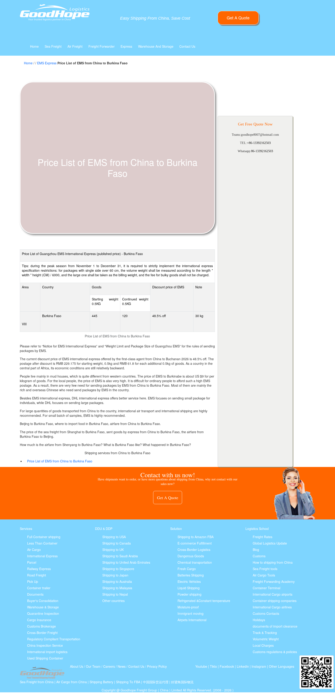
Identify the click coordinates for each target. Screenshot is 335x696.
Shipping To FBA (128, 682)
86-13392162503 (262, 151)
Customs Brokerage (41, 626)
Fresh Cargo (187, 568)
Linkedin (243, 666)
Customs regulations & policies (275, 651)
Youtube (201, 666)
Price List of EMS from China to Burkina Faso (59, 461)
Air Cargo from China (71, 682)
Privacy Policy (157, 666)
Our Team (93, 666)
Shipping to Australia (117, 581)
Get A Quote (238, 18)
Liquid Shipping (189, 588)
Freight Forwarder (101, 46)
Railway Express (39, 568)
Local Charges (263, 645)
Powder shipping (189, 594)
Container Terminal (266, 588)
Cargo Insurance (39, 620)
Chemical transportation (195, 562)
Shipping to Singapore (118, 568)
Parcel (31, 562)
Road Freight (36, 575)
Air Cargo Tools (264, 575)
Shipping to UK (113, 549)
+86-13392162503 (259, 143)
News (122, 666)
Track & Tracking (265, 632)
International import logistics (47, 651)
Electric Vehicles (189, 581)
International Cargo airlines (272, 607)
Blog (256, 549)
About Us (76, 666)
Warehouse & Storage (43, 607)
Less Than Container (42, 543)
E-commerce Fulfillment (195, 543)
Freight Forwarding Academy (274, 581)
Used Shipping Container (45, 658)
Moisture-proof (188, 607)
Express (126, 46)
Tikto (213, 666)
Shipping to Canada (116, 543)
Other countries (113, 600)
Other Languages (281, 666)
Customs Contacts (266, 613)
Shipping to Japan (115, 575)
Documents (35, 594)
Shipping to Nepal (115, 594)
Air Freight (74, 46)
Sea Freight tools (265, 568)
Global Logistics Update (270, 543)
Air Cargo (34, 549)
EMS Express (47, 63)
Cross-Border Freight (42, 632)
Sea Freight (53, 46)
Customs (259, 556)
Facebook (227, 666)
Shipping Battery (101, 682)
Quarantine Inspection (43, 613)
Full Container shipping (43, 536)
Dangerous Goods (191, 556)
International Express (42, 556)
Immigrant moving (191, 613)
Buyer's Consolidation (42, 600)
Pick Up (32, 581)
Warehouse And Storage (155, 46)
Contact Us (187, 46)
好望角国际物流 (182, 682)
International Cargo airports (272, 594)
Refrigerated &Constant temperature (204, 600)
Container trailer (38, 588)
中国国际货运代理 (155, 682)
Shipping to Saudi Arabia (120, 556)
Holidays (259, 620)
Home (34, 46)
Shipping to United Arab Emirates (126, 562)
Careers (109, 666)
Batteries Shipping (191, 575)
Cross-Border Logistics (194, 549)
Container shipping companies (274, 600)
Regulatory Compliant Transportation (53, 639)
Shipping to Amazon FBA (196, 536)
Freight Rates (262, 536)
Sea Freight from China (37, 682)
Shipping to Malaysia (117, 588)
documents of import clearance (275, 626)
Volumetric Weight (266, 639)
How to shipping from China (273, 562)
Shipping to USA (114, 536)
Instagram (259, 666)
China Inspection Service (45, 645)
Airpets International (192, 620)
